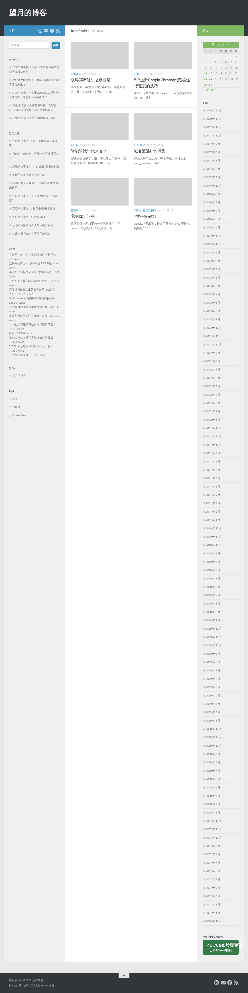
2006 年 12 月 (214, 921)
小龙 (15, 118)
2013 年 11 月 (214, 235)
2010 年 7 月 (213, 570)
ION (14, 398)
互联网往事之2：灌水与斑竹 (29, 217)
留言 (12, 333)
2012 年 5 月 (213, 386)
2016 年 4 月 (213, 227)
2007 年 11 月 (214, 829)
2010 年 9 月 (213, 553)
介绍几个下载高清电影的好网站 (28, 281)
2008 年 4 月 (213, 795)
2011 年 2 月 (213, 511)
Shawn (16, 92)
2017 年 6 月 (213, 169)
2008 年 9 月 (213, 754)
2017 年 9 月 (213, 144)
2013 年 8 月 (213, 261)
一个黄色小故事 (18, 355)
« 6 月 (206, 89)
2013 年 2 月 (213, 311)
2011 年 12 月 (214, 428)
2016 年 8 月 (213, 194)
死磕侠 (16, 407)
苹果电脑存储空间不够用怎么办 (31, 233)
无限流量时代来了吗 (41, 118)
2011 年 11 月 (214, 436)
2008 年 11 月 (214, 737)
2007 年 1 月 (213, 913)
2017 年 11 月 (214, 127)
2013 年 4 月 (213, 294)
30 (205, 84)
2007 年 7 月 (213, 862)
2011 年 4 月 (213, 495)
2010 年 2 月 (213, 612)
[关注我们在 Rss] (58, 31)
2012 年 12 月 (214, 327)
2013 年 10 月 (214, 244)
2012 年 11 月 (214, 336)
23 (205, 79)
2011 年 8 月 (213, 461)
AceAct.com (19, 80)
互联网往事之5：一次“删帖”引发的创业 (35, 166)
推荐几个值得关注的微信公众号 (28, 315)
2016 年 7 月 (213, 202)
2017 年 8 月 (213, 152)
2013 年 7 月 (213, 269)
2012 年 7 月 (213, 369)
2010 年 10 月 (214, 545)
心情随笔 (76, 74)
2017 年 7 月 (213, 160)
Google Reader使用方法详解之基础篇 (31, 337)
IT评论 (137, 210)
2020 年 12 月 (214, 110)
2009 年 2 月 (213, 712)
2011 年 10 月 (214, 444)
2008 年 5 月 (213, 787)
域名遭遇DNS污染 (149, 151)
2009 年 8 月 (213, 662)
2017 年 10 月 (214, 135)
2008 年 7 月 (213, 770)
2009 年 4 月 (213, 695)
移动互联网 (149, 210)
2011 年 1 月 (213, 520)
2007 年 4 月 (213, 887)
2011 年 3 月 (213, 503)
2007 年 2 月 (213, 904)
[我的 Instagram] (40, 31)
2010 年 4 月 (213, 595)
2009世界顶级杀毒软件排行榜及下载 (31, 324)
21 (231, 73)
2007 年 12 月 (214, 821)
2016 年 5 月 (213, 219)
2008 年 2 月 (213, 812)
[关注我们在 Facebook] (52, 31)
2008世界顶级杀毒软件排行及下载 (29, 346)
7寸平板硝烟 (145, 216)
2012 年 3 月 (213, 403)
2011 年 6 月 (213, 478)
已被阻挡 (223, 949)
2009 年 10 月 (214, 645)
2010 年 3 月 (213, 603)
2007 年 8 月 (213, 854)
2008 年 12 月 (214, 729)
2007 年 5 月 (213, 879)
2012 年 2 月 (213, 411)
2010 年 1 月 (213, 620)
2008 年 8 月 (213, 762)
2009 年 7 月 (213, 670)
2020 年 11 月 (214, 118)
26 (220, 79)
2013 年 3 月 (213, 302)
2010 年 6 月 (213, 578)
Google (138, 74)
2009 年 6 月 (213, 678)
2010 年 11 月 (214, 536)
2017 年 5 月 (213, 177)
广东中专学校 (20, 67)
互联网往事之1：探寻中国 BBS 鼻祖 (33, 208)
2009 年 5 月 (213, 687)
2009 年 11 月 (214, 637)
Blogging (140, 145)
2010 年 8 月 (213, 561)
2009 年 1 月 (213, 720)
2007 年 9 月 (213, 846)
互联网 (74, 145)
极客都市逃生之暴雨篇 (91, 80)
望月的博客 (28, 12)
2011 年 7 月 (213, 470)
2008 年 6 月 (213, 779)
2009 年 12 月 (214, 628)
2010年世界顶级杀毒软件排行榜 (28, 307)
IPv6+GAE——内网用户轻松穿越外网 (31, 298)
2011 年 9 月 (213, 453)
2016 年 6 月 (213, 210)
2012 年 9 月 (213, 353)
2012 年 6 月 (213, 378)
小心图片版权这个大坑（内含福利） (34, 225)
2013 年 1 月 (213, 319)
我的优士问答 (83, 216)
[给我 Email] (46, 31)
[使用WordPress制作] (20, 985)
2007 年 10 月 (214, 837)
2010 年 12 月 (214, 528)
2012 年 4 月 (213, 394)
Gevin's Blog (19, 415)
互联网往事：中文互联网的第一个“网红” (33, 254)
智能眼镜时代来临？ (89, 151)
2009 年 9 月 (213, 653)
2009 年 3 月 (213, 704)
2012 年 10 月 (214, 344)
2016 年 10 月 (214, 185)
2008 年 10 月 (214, 745)
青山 (15, 105)
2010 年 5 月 (213, 587)
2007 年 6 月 (213, 871)
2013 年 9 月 (213, 252)
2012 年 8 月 (213, 361)
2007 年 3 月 (213, 896)
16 (205, 73)
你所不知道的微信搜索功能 (28, 174)
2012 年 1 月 (213, 419)
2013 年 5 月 (213, 286)
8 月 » (214, 89)
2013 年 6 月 (213, 277)
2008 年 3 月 (213, 804)
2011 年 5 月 (213, 486)
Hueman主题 (47, 985)
